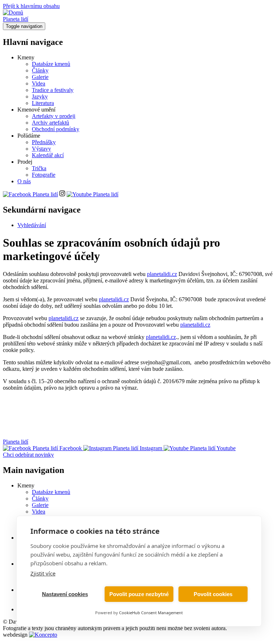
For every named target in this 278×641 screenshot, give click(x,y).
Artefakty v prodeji (53, 116)
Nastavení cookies (65, 594)
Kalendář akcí (48, 155)
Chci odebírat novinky (28, 455)
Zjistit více (42, 573)
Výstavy (41, 149)
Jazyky (40, 96)
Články (40, 70)
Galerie (40, 77)
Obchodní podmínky (55, 129)
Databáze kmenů (51, 64)
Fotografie (43, 175)
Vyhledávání (31, 225)
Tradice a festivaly (52, 90)
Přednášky (44, 142)
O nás (24, 181)
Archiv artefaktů (50, 123)
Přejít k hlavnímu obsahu (31, 6)
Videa (38, 83)
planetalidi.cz (162, 274)
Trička (39, 168)
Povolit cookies (213, 594)
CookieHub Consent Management (151, 612)
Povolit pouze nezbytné (139, 594)
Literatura (43, 103)
